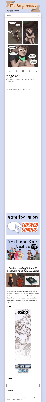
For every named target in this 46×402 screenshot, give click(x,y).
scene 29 (27, 89)
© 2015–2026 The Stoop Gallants (16, 398)
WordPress (10, 399)
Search (9, 383)
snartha (26, 79)
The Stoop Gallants (14, 89)
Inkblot (19, 399)
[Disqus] (23, 122)
